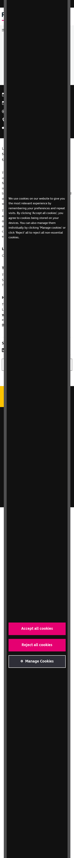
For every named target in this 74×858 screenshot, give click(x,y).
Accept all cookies (37, 628)
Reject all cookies (37, 645)
